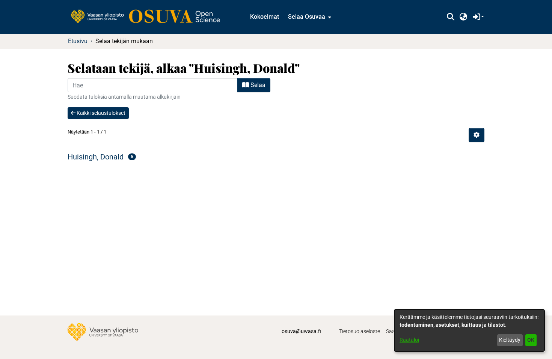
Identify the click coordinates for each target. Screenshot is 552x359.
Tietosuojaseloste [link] (359, 331)
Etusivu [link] (77, 41)
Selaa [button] (257, 85)
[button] (450, 16)
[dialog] (469, 330)
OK (530, 340)
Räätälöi (409, 340)
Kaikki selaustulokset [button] (100, 113)
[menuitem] (309, 16)
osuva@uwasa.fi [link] (301, 331)
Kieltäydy (509, 340)
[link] (149, 16)
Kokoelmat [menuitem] (264, 16)
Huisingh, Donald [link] (96, 156)
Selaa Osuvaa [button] (306, 16)
